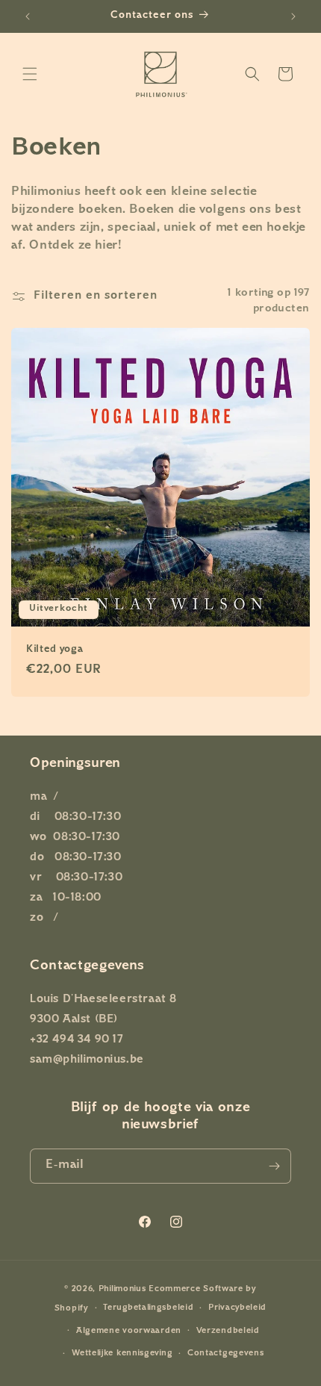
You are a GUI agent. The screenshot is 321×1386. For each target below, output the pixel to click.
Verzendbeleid (228, 1331)
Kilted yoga (54, 649)
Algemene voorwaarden (128, 1331)
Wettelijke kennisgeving (122, 1353)
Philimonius (122, 1289)
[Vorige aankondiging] (27, 16)
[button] (29, 74)
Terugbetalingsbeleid (148, 1308)
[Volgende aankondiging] (293, 16)
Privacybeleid (237, 1308)
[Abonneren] (274, 1166)
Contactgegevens (225, 1353)
